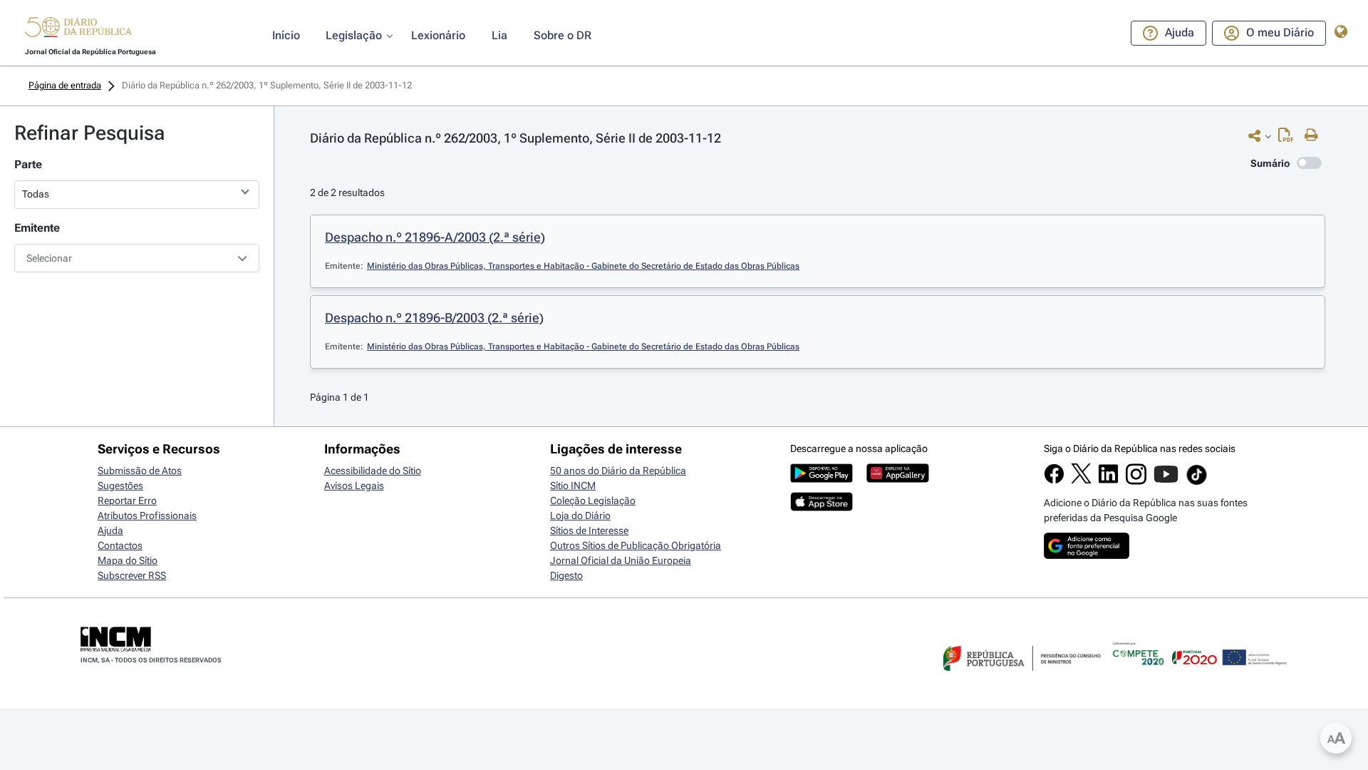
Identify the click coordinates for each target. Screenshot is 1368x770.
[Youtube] (1166, 481)
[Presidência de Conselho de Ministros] (1020, 679)
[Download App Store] (821, 507)
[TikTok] (1196, 482)
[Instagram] (1136, 481)
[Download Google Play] (821, 479)
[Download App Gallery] (897, 479)
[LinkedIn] (1108, 480)
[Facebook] (1054, 480)
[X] (1081, 480)
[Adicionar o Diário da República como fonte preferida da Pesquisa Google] (1086, 555)
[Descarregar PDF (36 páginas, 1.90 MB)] (1289, 138)
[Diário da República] (78, 30)
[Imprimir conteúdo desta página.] (1315, 135)
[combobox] (136, 258)
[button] (78, 29)
